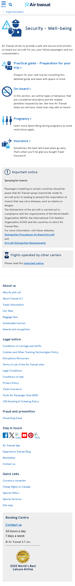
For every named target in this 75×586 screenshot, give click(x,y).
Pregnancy (21, 118)
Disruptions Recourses (16, 358)
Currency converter (14, 480)
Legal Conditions (12, 370)
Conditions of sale (13, 376)
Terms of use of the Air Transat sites (23, 364)
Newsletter (9, 457)
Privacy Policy (11, 383)
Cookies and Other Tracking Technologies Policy (30, 352)
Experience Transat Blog (17, 451)
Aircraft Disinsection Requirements (25, 243)
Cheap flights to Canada (16, 486)
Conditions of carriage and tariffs (22, 346)
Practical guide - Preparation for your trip (42, 65)
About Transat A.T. (13, 298)
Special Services (12, 499)
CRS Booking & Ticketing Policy (21, 401)
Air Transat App (11, 445)
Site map (8, 505)
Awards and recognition (16, 329)
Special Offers (11, 493)
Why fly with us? (12, 292)
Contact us (9, 464)
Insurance (21, 140)
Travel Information (15, 11)
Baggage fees (10, 317)
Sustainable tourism (14, 323)
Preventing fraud (12, 418)
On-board (21, 88)
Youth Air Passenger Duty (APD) (20, 395)
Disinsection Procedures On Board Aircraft (29, 234)
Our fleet (8, 310)
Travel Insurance (12, 389)
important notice (34, 263)
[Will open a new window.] (5, 436)
